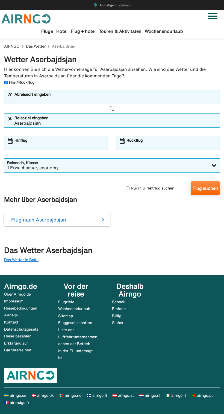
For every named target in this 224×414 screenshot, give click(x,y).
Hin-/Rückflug (21, 82)
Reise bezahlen (17, 336)
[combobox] (115, 99)
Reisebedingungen (20, 308)
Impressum (13, 301)
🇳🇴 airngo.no (70, 395)
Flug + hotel (83, 31)
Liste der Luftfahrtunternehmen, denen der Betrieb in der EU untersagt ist (78, 344)
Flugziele (66, 302)
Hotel (61, 31)
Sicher (117, 323)
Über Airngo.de (17, 294)
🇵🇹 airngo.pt (202, 395)
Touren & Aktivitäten (120, 31)
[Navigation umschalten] (212, 16)
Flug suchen (205, 188)
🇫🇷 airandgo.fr (16, 402)
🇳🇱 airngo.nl (149, 395)
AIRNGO (11, 46)
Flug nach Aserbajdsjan (38, 219)
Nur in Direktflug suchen (152, 188)
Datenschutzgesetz (21, 329)
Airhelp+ (11, 315)
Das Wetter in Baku (21, 260)
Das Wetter (36, 46)
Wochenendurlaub (164, 31)
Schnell (118, 302)
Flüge (47, 31)
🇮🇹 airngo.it (176, 395)
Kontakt (11, 322)
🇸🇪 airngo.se (15, 395)
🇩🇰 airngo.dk (42, 395)
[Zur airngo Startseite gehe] (26, 18)
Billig (116, 316)
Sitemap (65, 316)
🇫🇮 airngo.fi (97, 395)
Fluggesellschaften (75, 323)
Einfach (119, 309)
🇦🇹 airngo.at (123, 395)
